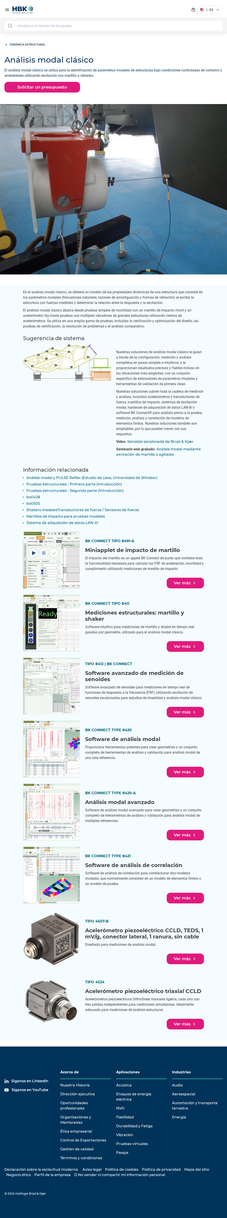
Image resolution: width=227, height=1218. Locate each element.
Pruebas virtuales (132, 1144)
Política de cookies (121, 1169)
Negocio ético (18, 1175)
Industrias (181, 1072)
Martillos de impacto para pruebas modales (65, 516)
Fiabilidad (125, 1117)
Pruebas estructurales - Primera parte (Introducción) (74, 484)
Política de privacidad (161, 1169)
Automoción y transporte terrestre (195, 1105)
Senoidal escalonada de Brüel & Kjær (160, 442)
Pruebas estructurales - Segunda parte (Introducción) (74, 491)
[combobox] (113, 26)
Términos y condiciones (81, 1158)
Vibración (124, 1135)
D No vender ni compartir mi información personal (119, 1175)
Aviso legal (92, 1169)
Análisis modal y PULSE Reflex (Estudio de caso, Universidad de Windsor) (91, 478)
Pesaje (122, 1153)
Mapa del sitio (196, 1169)
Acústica (124, 1085)
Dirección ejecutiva (77, 1094)
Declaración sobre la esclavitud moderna (41, 1169)
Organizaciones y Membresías (75, 1120)
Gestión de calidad (77, 1149)
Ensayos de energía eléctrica (133, 1097)
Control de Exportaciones (83, 1140)
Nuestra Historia (75, 1085)
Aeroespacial (183, 1094)
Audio (177, 1085)
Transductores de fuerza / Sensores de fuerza (98, 510)
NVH (120, 1108)
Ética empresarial (76, 1131)
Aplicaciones (128, 1072)
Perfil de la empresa (52, 1175)
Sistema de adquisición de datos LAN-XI (62, 523)
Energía (179, 1117)
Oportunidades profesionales (74, 1105)
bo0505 (33, 503)
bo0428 (33, 497)
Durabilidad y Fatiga (134, 1126)
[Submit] (10, 26)
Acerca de (69, 1072)
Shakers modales (41, 510)
